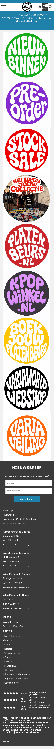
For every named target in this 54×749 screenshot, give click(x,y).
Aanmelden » (27, 499)
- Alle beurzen (10, 670)
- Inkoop (7, 644)
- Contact (8, 657)
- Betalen (7, 649)
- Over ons (8, 661)
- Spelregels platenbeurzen (17, 674)
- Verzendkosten (11, 653)
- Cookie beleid (11, 683)
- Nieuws (7, 640)
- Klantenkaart (10, 666)
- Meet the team (11, 636)
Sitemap (6, 741)
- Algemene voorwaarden (16, 678)
